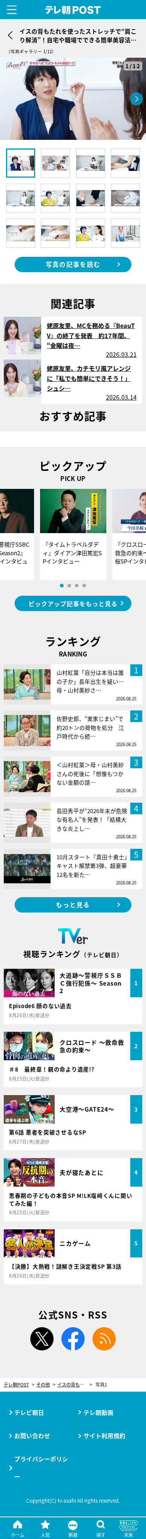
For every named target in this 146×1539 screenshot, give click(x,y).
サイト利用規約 (104, 1435)
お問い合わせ (32, 1435)
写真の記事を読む (73, 264)
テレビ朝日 (29, 1412)
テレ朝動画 (98, 1412)
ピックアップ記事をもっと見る (72, 603)
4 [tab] (84, 585)
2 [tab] (69, 585)
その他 (43, 1385)
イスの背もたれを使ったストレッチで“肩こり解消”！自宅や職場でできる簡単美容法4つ (74, 1385)
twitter (42, 1338)
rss (104, 1338)
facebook (73, 1338)
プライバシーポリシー (41, 1468)
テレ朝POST (73, 10)
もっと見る (73, 904)
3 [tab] (77, 585)
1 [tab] (62, 585)
